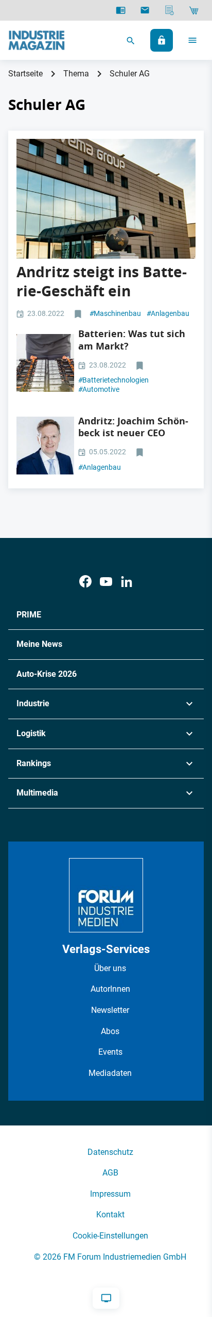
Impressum (110, 1194)
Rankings (33, 763)
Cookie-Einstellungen (110, 1236)
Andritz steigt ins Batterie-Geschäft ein (101, 281)
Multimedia (37, 793)
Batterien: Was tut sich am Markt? (131, 339)
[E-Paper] (121, 10)
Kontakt (110, 1214)
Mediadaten (110, 1073)
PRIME (28, 615)
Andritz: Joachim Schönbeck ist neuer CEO (133, 427)
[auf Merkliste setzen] (79, 314)
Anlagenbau (168, 313)
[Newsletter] (145, 10)
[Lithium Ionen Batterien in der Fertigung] (45, 363)
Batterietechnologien (113, 380)
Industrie (32, 703)
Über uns (110, 968)
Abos (110, 1031)
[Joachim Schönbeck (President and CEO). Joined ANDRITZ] (45, 445)
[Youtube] (106, 581)
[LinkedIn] (126, 581)
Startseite (25, 73)
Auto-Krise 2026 (46, 674)
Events (110, 1052)
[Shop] (194, 10)
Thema (76, 73)
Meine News (39, 644)
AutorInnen (110, 989)
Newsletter (110, 1010)
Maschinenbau (115, 313)
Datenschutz (110, 1152)
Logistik (31, 733)
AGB (110, 1173)
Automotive (98, 389)
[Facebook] (85, 581)
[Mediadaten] (170, 10)
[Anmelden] (161, 40)
